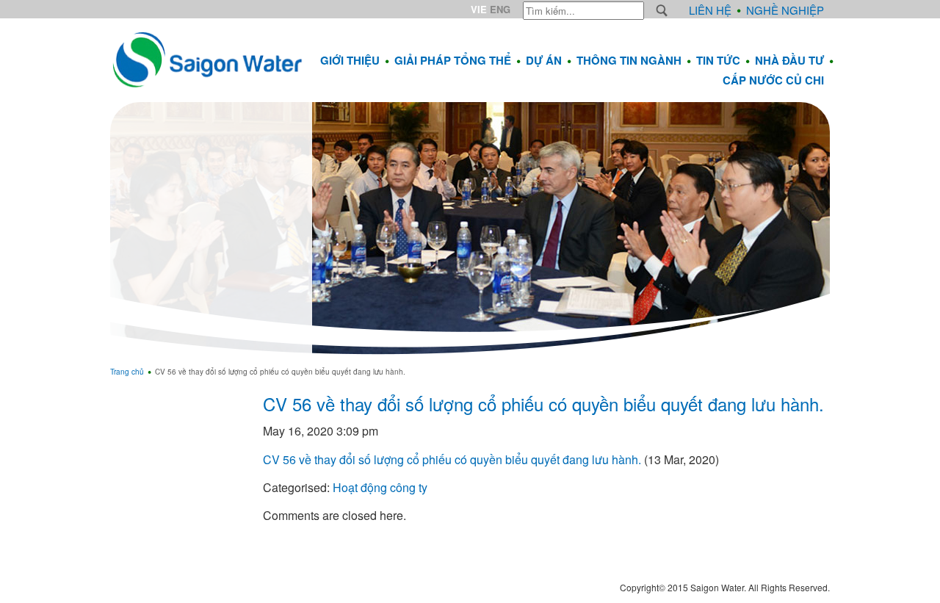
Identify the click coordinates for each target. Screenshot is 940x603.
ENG (500, 9)
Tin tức (718, 60)
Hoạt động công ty (380, 487)
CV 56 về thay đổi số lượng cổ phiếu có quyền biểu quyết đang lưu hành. (543, 403)
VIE (479, 9)
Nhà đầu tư (789, 60)
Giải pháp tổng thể (452, 60)
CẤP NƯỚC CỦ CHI (773, 80)
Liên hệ (710, 10)
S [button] (662, 11)
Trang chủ (127, 372)
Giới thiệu (350, 60)
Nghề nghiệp (785, 10)
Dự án (544, 60)
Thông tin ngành (629, 60)
